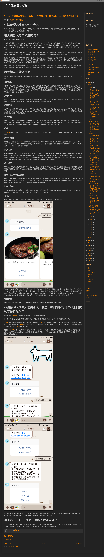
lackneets (90, 279)
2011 (89, 250)
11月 (91, 217)
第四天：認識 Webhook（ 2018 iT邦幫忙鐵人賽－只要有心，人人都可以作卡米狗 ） (94, 177)
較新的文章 (8, 543)
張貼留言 (8, 539)
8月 (91, 224)
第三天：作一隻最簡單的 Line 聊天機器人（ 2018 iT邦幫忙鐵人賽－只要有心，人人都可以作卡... (94, 188)
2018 (89, 82)
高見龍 (90, 274)
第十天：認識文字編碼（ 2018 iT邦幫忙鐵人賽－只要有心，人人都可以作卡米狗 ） (94, 115)
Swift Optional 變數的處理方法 (93, 68)
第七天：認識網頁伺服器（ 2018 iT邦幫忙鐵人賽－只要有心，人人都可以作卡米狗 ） (94, 149)
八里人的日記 (92, 272)
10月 (91, 219)
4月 (91, 232)
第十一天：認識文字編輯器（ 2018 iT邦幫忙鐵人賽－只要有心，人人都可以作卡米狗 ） (94, 105)
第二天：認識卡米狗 (16, 20)
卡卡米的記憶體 (15, 5)
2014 (89, 243)
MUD (20, 142)
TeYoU (89, 281)
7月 (91, 227)
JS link (88, 290)
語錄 (89, 268)
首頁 (43, 543)
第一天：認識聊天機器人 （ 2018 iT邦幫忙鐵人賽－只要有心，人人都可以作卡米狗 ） (94, 209)
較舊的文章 (79, 543)
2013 (89, 245)
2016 (89, 238)
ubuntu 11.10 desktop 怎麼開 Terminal (92, 59)
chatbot (11, 532)
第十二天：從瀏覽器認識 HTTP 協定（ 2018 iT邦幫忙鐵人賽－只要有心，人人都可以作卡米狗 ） (94, 94)
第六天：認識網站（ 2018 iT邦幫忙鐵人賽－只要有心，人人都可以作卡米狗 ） (94, 159)
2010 (89, 253)
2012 (89, 248)
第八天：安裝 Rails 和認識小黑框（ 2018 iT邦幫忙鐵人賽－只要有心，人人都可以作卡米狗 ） (94, 138)
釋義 (89, 270)
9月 (91, 222)
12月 (91, 87)
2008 (89, 258)
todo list (88, 288)
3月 (91, 234)
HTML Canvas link (91, 295)
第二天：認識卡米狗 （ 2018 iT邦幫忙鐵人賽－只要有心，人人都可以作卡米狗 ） (94, 199)
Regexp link (89, 294)
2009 (89, 255)
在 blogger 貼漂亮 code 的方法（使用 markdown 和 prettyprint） (93, 52)
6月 (91, 229)
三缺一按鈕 (91, 64)
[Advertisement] (94, 35)
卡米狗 (16, 29)
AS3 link (88, 292)
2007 (89, 260)
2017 (89, 85)
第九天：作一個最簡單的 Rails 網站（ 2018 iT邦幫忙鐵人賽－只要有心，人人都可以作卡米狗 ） (94, 126)
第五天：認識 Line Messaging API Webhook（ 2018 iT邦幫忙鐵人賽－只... (94, 168)
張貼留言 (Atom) (13, 546)
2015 (89, 240)
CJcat (89, 277)
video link (88, 297)
